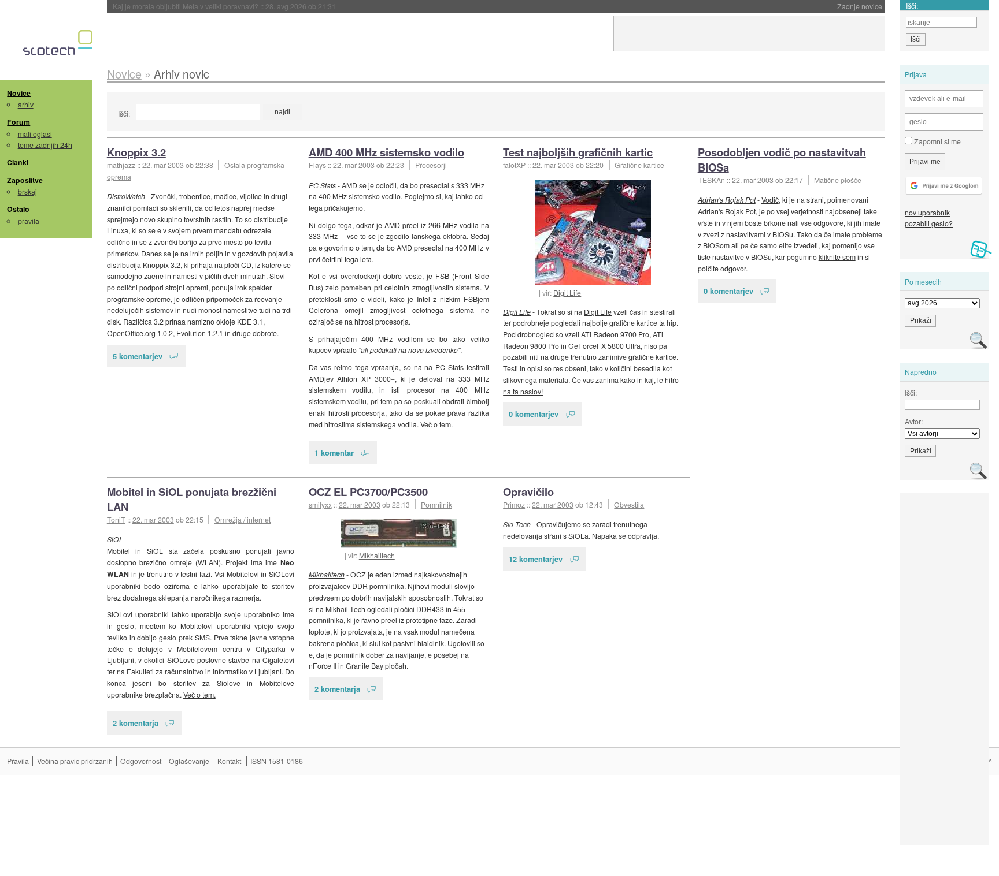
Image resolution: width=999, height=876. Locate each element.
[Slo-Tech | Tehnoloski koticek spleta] (59, 45)
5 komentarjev (137, 356)
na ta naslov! (523, 391)
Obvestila (629, 504)
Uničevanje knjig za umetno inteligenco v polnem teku (236, 6)
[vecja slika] (593, 232)
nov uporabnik (927, 212)
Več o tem (435, 424)
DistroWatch (126, 196)
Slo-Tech (517, 524)
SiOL (115, 539)
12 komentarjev (536, 558)
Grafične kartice (639, 165)
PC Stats (322, 185)
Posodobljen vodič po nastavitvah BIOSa (782, 159)
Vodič (770, 199)
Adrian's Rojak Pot (727, 199)
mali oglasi (35, 134)
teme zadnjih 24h (45, 145)
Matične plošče (837, 180)
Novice (19, 93)
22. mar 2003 (163, 165)
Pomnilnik (436, 504)
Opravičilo (528, 491)
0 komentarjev (533, 413)
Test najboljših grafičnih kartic (578, 152)
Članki (17, 162)
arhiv (26, 104)
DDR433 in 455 (440, 609)
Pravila (18, 761)
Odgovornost (140, 761)
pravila (28, 221)
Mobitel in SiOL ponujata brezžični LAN (191, 499)
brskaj (27, 191)
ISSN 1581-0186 (276, 761)
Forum (18, 122)
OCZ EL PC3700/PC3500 (368, 491)
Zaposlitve (25, 180)
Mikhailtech (377, 555)
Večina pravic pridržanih (75, 761)
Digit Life (567, 292)
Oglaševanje (189, 761)
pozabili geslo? (929, 223)
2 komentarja (135, 722)
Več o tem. (199, 694)
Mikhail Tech (345, 609)
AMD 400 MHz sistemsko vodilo (386, 152)
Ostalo (18, 209)
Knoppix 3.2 (136, 152)
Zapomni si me (936, 141)
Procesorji (431, 165)
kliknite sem (837, 257)
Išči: (124, 113)
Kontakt (229, 761)
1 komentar (334, 452)
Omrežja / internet (242, 519)
